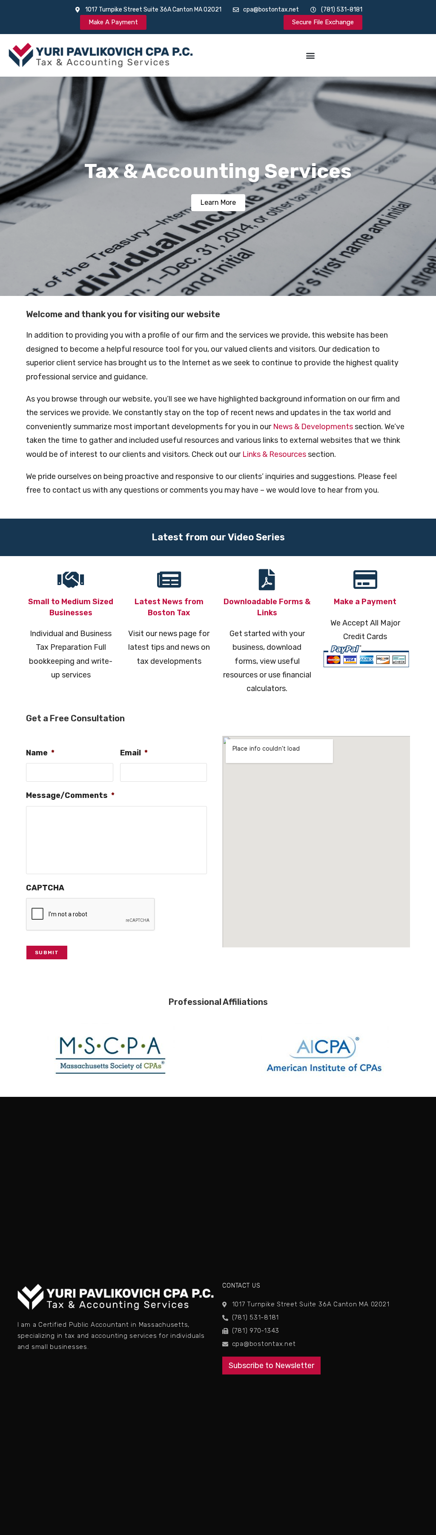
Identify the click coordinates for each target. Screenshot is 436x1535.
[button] (310, 56)
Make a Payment (365, 601)
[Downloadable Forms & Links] (267, 579)
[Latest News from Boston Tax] (169, 579)
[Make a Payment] (365, 579)
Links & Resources (274, 454)
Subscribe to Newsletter (271, 1365)
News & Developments (313, 426)
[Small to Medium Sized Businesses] (70, 579)
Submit (47, 952)
